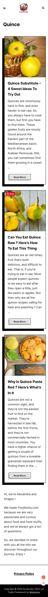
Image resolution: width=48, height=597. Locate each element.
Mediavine (35, 592)
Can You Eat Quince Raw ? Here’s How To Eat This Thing (24, 243)
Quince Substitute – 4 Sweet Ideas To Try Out (24, 89)
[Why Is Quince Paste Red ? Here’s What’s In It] (25, 355)
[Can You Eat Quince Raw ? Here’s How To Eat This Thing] (25, 211)
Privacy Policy (24, 573)
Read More (20, 178)
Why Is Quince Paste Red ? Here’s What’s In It (25, 387)
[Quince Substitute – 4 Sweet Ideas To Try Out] (25, 57)
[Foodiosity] (23, 8)
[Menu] (4, 8)
